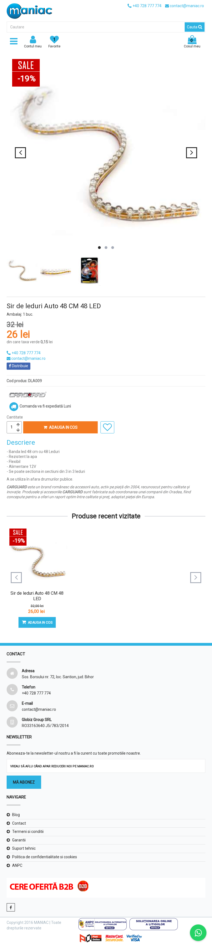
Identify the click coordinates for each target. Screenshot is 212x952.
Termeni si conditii (28, 831)
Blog (16, 814)
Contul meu (33, 46)
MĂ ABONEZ (24, 782)
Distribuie (19, 366)
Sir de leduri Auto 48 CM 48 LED (36, 596)
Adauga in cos (63, 427)
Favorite (54, 42)
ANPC (17, 865)
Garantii (19, 840)
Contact (19, 823)
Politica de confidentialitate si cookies (44, 857)
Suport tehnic (24, 848)
